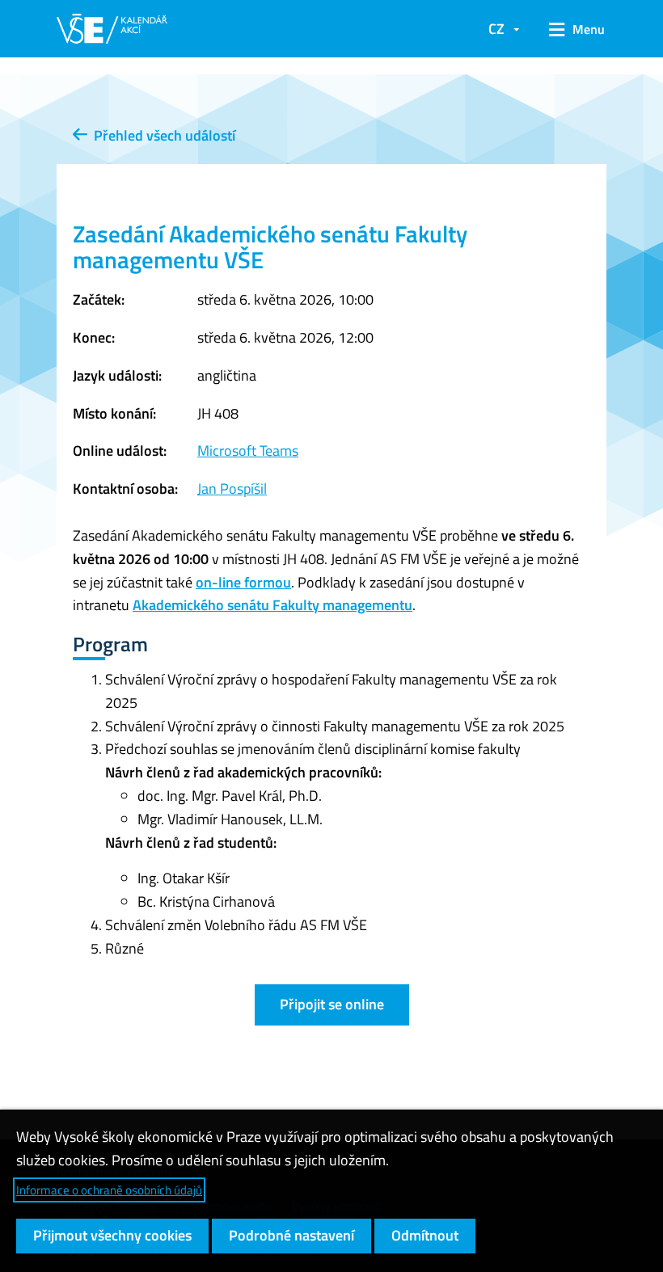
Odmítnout (424, 1235)
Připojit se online (332, 1004)
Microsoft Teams (247, 450)
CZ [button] (496, 29)
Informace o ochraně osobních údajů (109, 1190)
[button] (571, 29)
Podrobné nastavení (291, 1235)
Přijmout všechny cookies (112, 1235)
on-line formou (243, 582)
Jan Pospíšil (232, 488)
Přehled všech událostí (161, 135)
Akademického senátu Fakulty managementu (272, 605)
